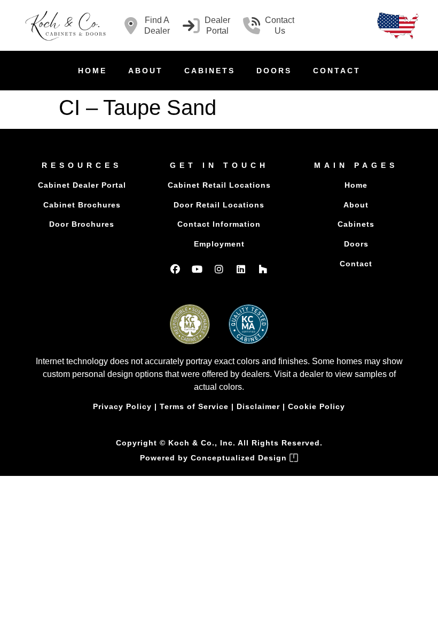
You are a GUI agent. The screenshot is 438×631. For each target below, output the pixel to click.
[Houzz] (262, 269)
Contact (337, 70)
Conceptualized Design (240, 457)
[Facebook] (175, 269)
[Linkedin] (241, 269)
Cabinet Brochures (82, 205)
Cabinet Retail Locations (219, 185)
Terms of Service (194, 406)
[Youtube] (197, 269)
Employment (219, 244)
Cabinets (209, 70)
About (145, 70)
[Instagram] (219, 269)
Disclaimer (258, 406)
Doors (274, 70)
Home (92, 70)
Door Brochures (81, 224)
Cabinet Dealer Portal (82, 185)
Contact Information (219, 224)
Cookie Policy (316, 406)
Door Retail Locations (219, 205)
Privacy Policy (122, 406)
